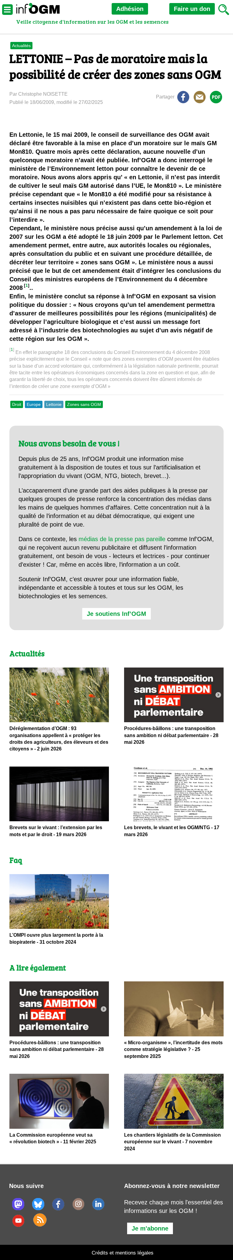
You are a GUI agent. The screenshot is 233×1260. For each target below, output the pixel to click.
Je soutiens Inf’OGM (116, 613)
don (192, 8)
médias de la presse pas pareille (122, 539)
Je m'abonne (150, 1228)
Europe (34, 404)
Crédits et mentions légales (123, 1253)
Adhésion (130, 8)
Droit (16, 404)
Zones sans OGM (84, 404)
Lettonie (54, 404)
